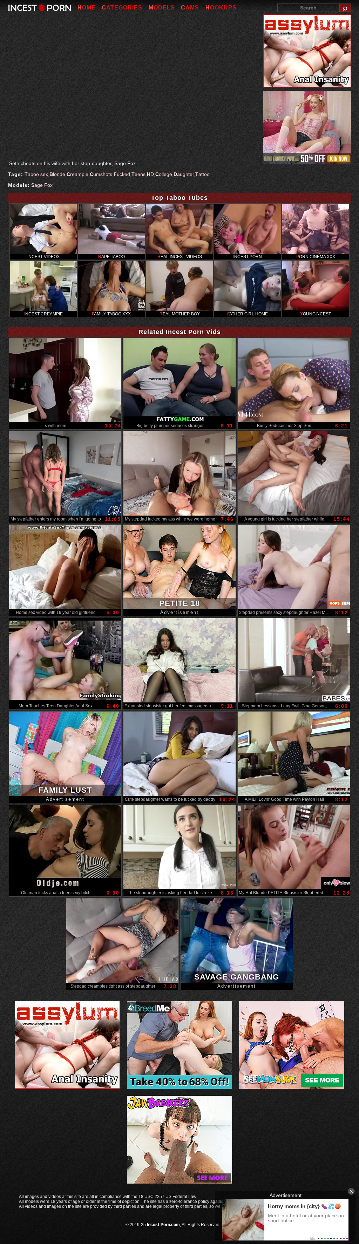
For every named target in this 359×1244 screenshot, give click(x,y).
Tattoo (202, 174)
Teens (138, 174)
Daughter (184, 174)
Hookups (221, 8)
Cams (190, 8)
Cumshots (101, 174)
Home (86, 8)
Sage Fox (42, 185)
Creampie (77, 174)
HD (150, 174)
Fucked (122, 174)
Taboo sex (36, 174)
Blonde (57, 174)
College (163, 174)
